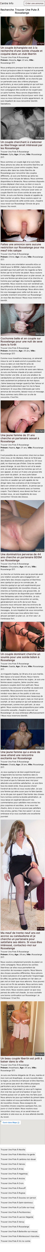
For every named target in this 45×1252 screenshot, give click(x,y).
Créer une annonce (34, 3)
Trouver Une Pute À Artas (12, 1169)
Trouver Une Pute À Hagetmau (14, 1174)
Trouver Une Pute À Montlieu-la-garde (18, 1154)
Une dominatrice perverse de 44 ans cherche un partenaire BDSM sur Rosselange (21, 557)
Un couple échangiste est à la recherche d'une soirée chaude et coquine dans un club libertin (21, 50)
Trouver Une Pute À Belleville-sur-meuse (19, 1231)
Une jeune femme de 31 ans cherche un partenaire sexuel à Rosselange (20, 438)
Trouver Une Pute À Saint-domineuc (17, 1202)
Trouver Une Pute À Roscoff (13, 1188)
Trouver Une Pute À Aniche (13, 1178)
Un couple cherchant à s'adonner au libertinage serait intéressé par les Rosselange (21, 145)
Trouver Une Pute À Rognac (13, 1193)
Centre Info (6, 3)
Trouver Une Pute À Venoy (12, 1222)
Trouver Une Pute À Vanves (13, 1164)
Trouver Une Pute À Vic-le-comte (15, 1241)
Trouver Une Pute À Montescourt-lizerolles (20, 1236)
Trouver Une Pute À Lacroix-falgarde (17, 1217)
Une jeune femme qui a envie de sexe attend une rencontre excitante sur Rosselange (20, 755)
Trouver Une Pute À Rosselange (15, 1226)
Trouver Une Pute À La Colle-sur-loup (17, 1207)
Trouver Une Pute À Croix (12, 1183)
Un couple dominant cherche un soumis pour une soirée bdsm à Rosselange (20, 657)
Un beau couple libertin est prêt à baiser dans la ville (21, 1060)
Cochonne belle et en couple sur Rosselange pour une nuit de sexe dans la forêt (21, 341)
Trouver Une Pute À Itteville (13, 1149)
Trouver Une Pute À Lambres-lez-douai (18, 1159)
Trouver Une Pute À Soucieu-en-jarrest (18, 1198)
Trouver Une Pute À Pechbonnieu (15, 1212)
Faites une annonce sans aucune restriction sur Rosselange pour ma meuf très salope (22, 247)
